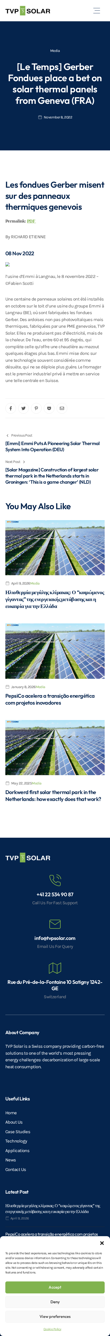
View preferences (55, 1316)
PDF (31, 221)
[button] (102, 1242)
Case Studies (17, 1131)
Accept (55, 1287)
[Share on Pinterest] (36, 408)
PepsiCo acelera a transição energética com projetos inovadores (50, 699)
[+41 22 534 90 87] (55, 880)
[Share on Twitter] (23, 408)
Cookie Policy (52, 1329)
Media (55, 50)
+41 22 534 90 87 (55, 894)
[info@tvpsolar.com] (55, 924)
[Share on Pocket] (49, 408)
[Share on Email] (62, 408)
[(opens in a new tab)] (55, 547)
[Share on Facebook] (10, 408)
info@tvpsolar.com (54, 938)
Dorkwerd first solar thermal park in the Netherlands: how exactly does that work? (53, 795)
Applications (17, 1150)
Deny (55, 1301)
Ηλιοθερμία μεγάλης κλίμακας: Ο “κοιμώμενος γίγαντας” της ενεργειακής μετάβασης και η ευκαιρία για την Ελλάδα (54, 599)
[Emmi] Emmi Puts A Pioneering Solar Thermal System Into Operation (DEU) (52, 446)
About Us (14, 1122)
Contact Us (15, 1169)
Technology (16, 1141)
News (10, 1159)
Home (11, 1112)
